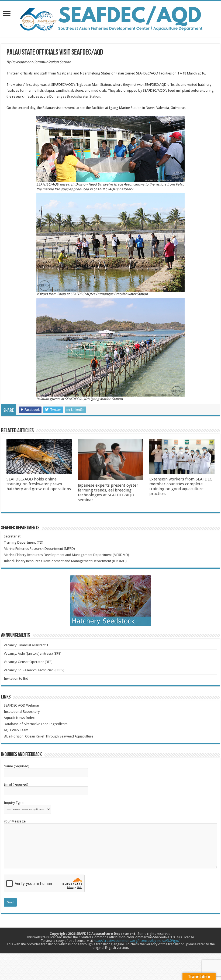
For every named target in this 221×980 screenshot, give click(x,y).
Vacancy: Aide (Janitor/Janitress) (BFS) (32, 653)
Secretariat (12, 536)
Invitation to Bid (16, 678)
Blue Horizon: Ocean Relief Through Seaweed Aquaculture (48, 736)
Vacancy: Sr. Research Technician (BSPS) (34, 670)
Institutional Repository (22, 712)
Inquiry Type (13, 803)
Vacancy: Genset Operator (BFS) (28, 662)
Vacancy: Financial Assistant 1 (26, 645)
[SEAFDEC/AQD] (110, 17)
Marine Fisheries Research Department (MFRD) (39, 549)
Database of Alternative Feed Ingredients (35, 724)
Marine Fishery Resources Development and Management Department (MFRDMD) (66, 555)
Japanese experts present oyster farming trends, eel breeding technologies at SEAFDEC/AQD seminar (108, 492)
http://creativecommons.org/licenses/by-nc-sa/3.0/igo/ (136, 941)
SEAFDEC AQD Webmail (22, 705)
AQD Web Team (16, 730)
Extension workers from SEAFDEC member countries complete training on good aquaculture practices (180, 486)
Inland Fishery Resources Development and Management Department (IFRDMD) (65, 561)
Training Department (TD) (23, 542)
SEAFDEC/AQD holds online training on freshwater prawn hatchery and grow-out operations (38, 484)
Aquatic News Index (19, 718)
